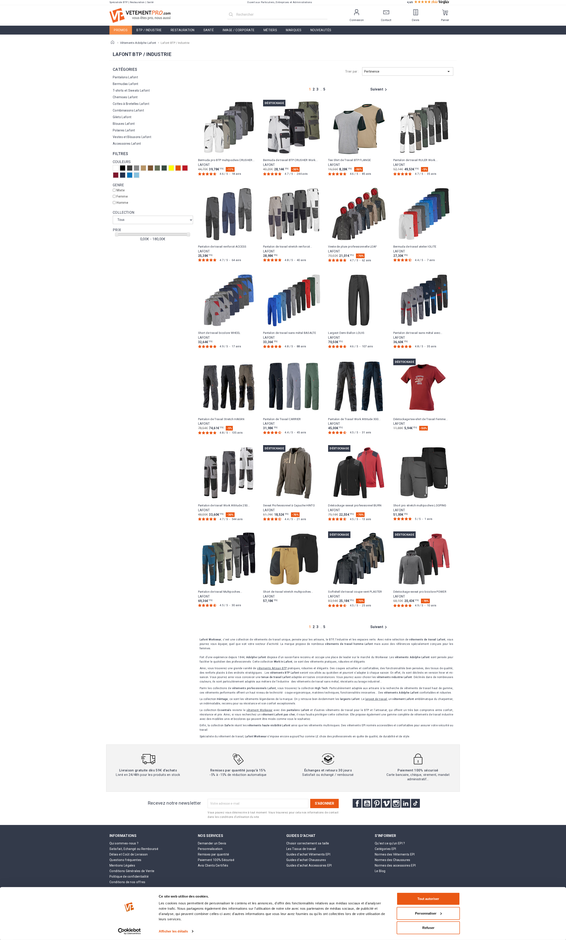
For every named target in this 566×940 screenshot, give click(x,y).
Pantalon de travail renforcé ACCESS (222, 246)
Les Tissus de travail (301, 849)
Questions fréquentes (125, 860)
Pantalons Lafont (125, 77)
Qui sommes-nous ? (123, 843)
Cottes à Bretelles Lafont (131, 104)
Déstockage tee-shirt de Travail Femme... (420, 419)
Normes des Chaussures (392, 860)
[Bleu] (129, 175)
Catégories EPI (385, 849)
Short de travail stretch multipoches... (288, 591)
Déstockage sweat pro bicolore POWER (419, 591)
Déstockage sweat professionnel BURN (354, 505)
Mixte (121, 190)
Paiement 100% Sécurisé (216, 860)
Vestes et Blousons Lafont (132, 137)
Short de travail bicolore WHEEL (219, 332)
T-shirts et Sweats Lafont (131, 90)
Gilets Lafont (122, 117)
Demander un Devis (212, 843)
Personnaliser (425, 913)
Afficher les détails (173, 931)
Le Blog (380, 871)
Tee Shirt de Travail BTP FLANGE (349, 160)
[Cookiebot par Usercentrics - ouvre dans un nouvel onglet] (129, 931)
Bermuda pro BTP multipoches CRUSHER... (226, 160)
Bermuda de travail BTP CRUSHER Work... (290, 160)
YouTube (367, 803)
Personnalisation (210, 849)
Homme (122, 202)
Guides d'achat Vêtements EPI (308, 854)
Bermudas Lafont (125, 84)
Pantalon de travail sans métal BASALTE (289, 332)
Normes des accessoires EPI (395, 865)
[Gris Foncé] (129, 168)
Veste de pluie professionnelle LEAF (352, 246)
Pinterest (376, 803)
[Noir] (122, 168)
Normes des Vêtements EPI (395, 854)
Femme (122, 196)
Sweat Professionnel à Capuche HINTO (289, 505)
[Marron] (150, 168)
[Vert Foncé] (164, 168)
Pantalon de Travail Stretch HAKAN (221, 419)
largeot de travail (376, 699)
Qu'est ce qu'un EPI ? (390, 843)
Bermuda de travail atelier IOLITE (414, 246)
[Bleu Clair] (136, 175)
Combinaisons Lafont (128, 110)
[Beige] (143, 168)
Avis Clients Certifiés (213, 865)
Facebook (357, 803)
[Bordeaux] (115, 175)
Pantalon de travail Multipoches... (220, 591)
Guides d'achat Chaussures (306, 860)
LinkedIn (406, 803)
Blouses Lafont (124, 123)
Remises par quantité (213, 854)
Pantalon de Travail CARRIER (282, 419)
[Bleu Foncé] (122, 175)
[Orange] (178, 168)
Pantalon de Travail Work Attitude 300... (354, 419)
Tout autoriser (428, 899)
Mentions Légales (122, 865)
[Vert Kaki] (157, 168)
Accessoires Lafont (127, 143)
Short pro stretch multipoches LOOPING (419, 505)
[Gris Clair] (136, 168)
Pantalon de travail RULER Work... (415, 160)
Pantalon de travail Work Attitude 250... (224, 505)
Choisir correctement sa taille (307, 843)
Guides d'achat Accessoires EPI (309, 865)
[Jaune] (171, 168)
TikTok (415, 803)
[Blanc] (115, 168)
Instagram (396, 803)
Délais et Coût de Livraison (128, 854)
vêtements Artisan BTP (272, 668)
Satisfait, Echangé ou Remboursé (133, 849)
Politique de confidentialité (129, 876)
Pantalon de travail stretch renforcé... (287, 246)
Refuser (428, 928)
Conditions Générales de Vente (131, 871)
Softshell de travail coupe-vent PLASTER (355, 591)
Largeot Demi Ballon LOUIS (346, 332)
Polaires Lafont (124, 130)
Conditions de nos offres (127, 882)
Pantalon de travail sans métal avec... (417, 332)
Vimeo (386, 803)
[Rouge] (184, 168)
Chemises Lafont (125, 97)
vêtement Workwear (260, 710)
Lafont (204, 165)
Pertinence (407, 71)
